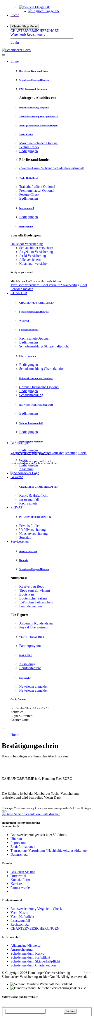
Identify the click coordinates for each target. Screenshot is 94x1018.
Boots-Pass (27, 594)
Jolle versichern (30, 259)
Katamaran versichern (34, 263)
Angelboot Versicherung (36, 252)
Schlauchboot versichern (36, 248)
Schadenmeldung (31, 395)
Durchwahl (18, 876)
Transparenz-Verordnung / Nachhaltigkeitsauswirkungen (49, 850)
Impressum (18, 842)
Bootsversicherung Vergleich (34, 107)
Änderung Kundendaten (36, 623)
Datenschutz (19, 854)
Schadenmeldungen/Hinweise (34, 80)
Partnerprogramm (31, 646)
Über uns (16, 839)
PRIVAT (16, 507)
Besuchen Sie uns (22, 872)
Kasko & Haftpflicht (33, 495)
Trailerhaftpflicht (37, 186)
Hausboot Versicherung (26, 244)
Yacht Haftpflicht (28, 178)
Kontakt (23, 560)
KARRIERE (25, 655)
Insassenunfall (26, 208)
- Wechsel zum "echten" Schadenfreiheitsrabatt (51, 168)
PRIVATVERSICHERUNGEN (35, 517)
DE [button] (47, 7)
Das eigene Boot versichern (33, 71)
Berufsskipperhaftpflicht (35, 461)
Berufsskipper (20, 443)
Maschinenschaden (38, 143)
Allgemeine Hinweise (25, 945)
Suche (14, 15)
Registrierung (36, 34)
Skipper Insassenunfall (31, 423)
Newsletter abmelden (33, 690)
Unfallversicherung (32, 529)
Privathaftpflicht (30, 526)
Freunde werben (30, 606)
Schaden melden (21, 289)
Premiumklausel (36, 190)
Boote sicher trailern (33, 598)
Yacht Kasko (26, 134)
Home (14, 735)
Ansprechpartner (28, 551)
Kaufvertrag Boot (75, 285)
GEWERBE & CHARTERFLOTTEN (38, 486)
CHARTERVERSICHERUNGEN (34, 30)
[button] (24, 26)
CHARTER (18, 293)
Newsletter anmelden (33, 686)
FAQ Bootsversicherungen (33, 89)
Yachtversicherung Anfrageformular (38, 116)
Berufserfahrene (30, 668)
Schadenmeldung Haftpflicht (30, 957)
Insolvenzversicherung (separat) (36, 404)
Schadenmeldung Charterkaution (41, 368)
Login (14, 42)
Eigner (15, 61)
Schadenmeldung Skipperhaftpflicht (44, 346)
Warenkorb (18, 34)
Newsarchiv (25, 677)
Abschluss (26, 469)
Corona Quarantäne (39, 387)
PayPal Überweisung (33, 627)
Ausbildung (27, 664)
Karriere (16, 884)
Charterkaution (27, 356)
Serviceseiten (19, 541)
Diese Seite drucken (46, 814)
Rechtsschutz (26, 226)
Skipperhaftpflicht (28, 329)
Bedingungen (28, 151)
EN (56, 11)
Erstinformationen (22, 846)
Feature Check (29, 147)
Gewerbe (16, 477)
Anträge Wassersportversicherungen (38, 125)
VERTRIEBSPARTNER (31, 637)
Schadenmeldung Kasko (27, 953)
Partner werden (20, 887)
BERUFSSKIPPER (29, 452)
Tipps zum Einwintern (34, 590)
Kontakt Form (20, 880)
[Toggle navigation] (3, 728)
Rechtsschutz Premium (31, 441)
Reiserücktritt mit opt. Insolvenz (36, 378)
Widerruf (24, 320)
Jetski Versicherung (32, 256)
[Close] (3, 55)
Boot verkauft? (52, 285)
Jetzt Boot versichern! (25, 285)
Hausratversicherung (33, 533)
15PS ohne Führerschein (36, 602)
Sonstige (25, 537)
